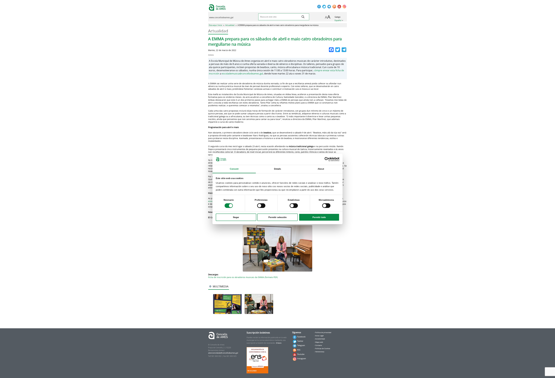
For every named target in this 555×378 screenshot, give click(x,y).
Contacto (318, 345)
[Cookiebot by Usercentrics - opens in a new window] (326, 159)
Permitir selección (277, 217)
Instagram (301, 358)
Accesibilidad (320, 339)
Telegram (301, 345)
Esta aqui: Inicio (215, 25)
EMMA (211, 55)
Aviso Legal (319, 336)
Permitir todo (319, 217)
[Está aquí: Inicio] (217, 9)
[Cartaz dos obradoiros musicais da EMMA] (227, 304)
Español (338, 20)
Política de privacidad (323, 332)
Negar (236, 217)
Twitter (300, 341)
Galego (338, 17)
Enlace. (279, 343)
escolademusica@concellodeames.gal (242, 73)
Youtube (300, 354)
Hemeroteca (319, 352)
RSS (298, 350)
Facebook (301, 336)
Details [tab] (277, 169)
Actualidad (229, 25)
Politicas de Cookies (322, 349)
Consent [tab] (234, 169)
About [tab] (321, 169)
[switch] (261, 205)
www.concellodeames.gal (221, 17)
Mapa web (319, 342)
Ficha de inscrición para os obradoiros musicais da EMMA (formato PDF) (243, 277)
